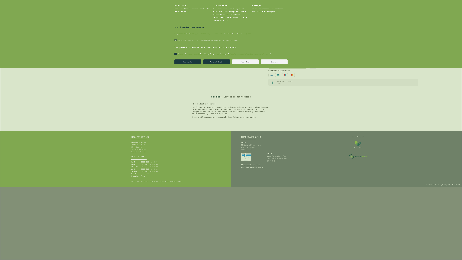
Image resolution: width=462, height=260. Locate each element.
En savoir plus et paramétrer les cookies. (189, 27)
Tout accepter (187, 62)
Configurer (274, 62)
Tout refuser (245, 62)
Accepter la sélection (216, 62)
